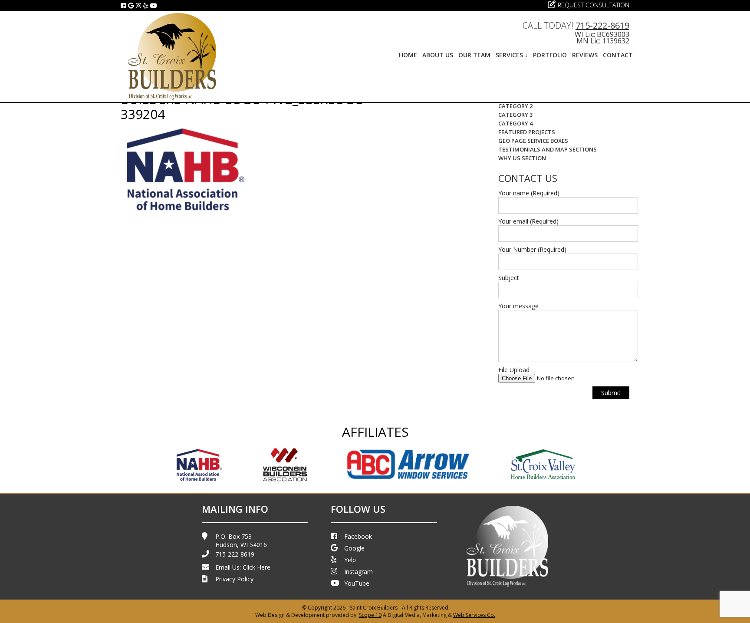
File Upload (514, 370)
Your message (518, 306)
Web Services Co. (474, 615)
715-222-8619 (602, 25)
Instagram (358, 571)
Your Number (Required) (532, 249)
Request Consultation (593, 5)
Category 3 (515, 115)
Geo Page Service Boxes (533, 141)
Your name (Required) (528, 193)
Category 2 (515, 106)
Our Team (474, 55)
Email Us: (242, 567)
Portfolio (550, 55)
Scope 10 (370, 615)
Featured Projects (526, 132)
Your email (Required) (528, 221)
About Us (437, 55)
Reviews (585, 55)
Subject (508, 278)
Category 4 (515, 123)
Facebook (358, 536)
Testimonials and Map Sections (547, 149)
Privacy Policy (234, 579)
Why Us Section (522, 158)
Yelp (350, 560)
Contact (618, 55)
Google (354, 548)
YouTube (356, 583)
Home (408, 55)
